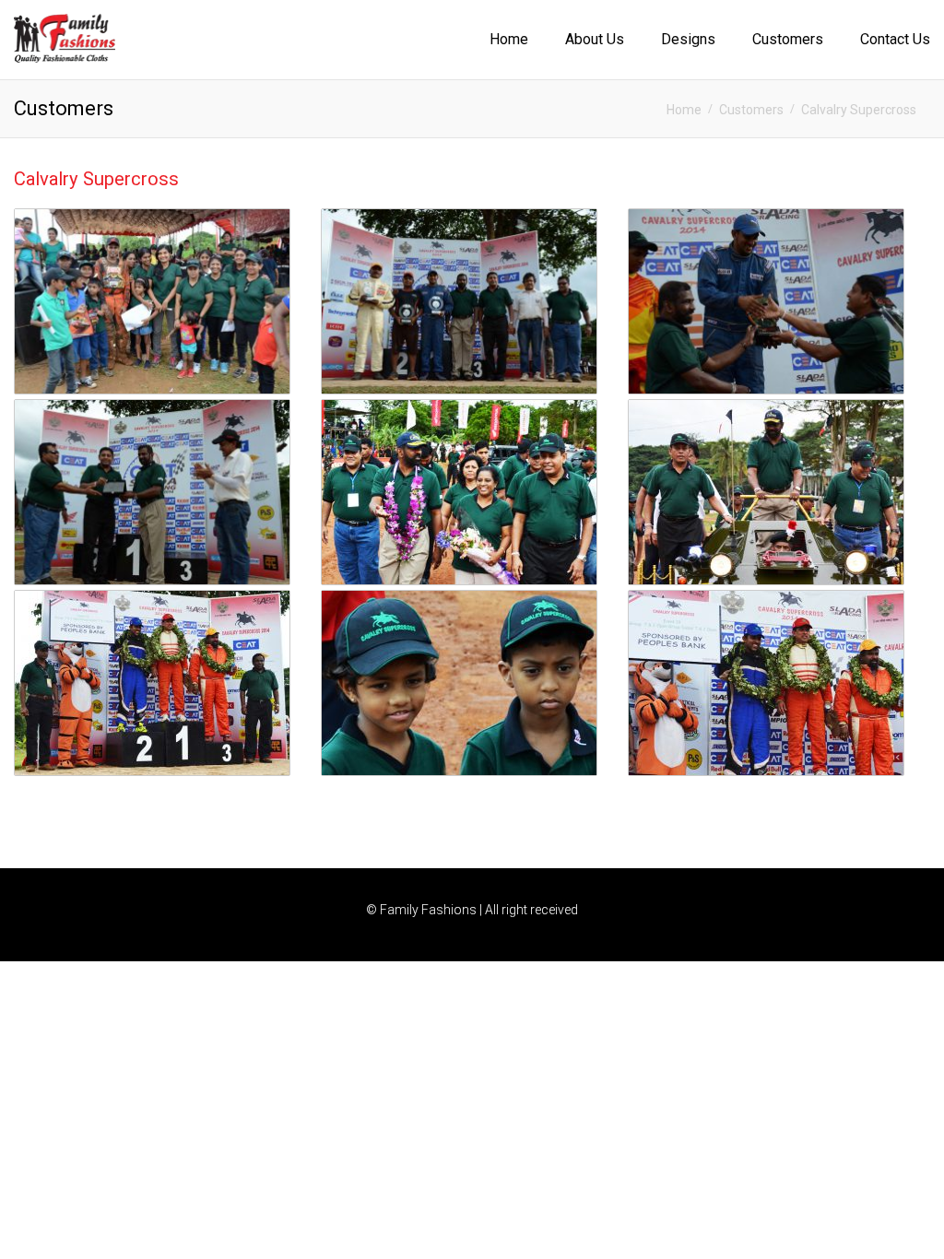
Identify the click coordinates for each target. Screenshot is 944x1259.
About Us (594, 39)
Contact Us (895, 39)
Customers (787, 39)
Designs (688, 39)
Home (509, 39)
